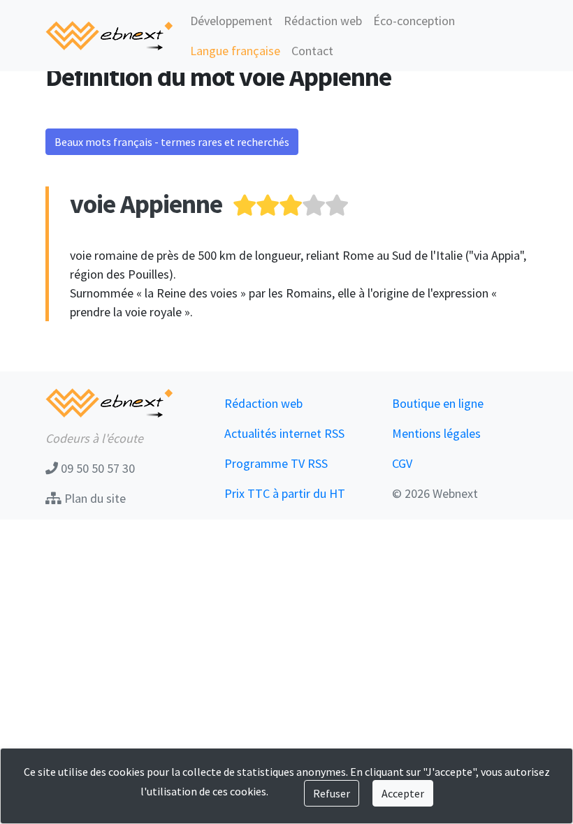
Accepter (403, 793)
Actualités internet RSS (284, 433)
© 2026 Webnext (435, 493)
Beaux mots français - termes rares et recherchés (172, 142)
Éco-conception (414, 21)
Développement (231, 21)
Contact (312, 51)
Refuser (331, 793)
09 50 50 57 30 (96, 468)
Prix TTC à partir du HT (284, 493)
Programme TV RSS (276, 463)
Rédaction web (323, 21)
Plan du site (93, 498)
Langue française (235, 51)
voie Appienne (146, 203)
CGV (402, 463)
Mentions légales (436, 433)
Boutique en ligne (438, 403)
